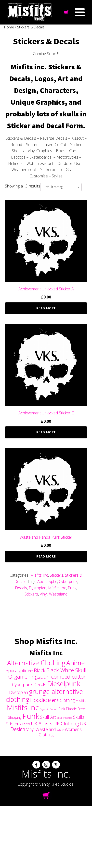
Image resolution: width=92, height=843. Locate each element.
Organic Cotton (48, 709)
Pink (61, 708)
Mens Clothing (61, 700)
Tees (26, 723)
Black (39, 670)
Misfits (81, 700)
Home (9, 27)
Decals (21, 588)
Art (30, 670)
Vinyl (43, 594)
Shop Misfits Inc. (46, 641)
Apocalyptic (47, 581)
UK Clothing (66, 723)
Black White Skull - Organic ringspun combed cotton (46, 673)
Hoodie (38, 699)
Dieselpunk (63, 683)
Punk (72, 588)
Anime (75, 662)
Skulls (78, 717)
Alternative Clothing (36, 662)
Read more (46, 308)
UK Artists (41, 723)
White (60, 730)
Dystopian (37, 588)
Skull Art (48, 717)
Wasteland (58, 594)
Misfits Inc (39, 575)
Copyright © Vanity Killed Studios (45, 784)
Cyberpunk (68, 581)
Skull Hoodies (64, 717)
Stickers (56, 575)
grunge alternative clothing (44, 695)
